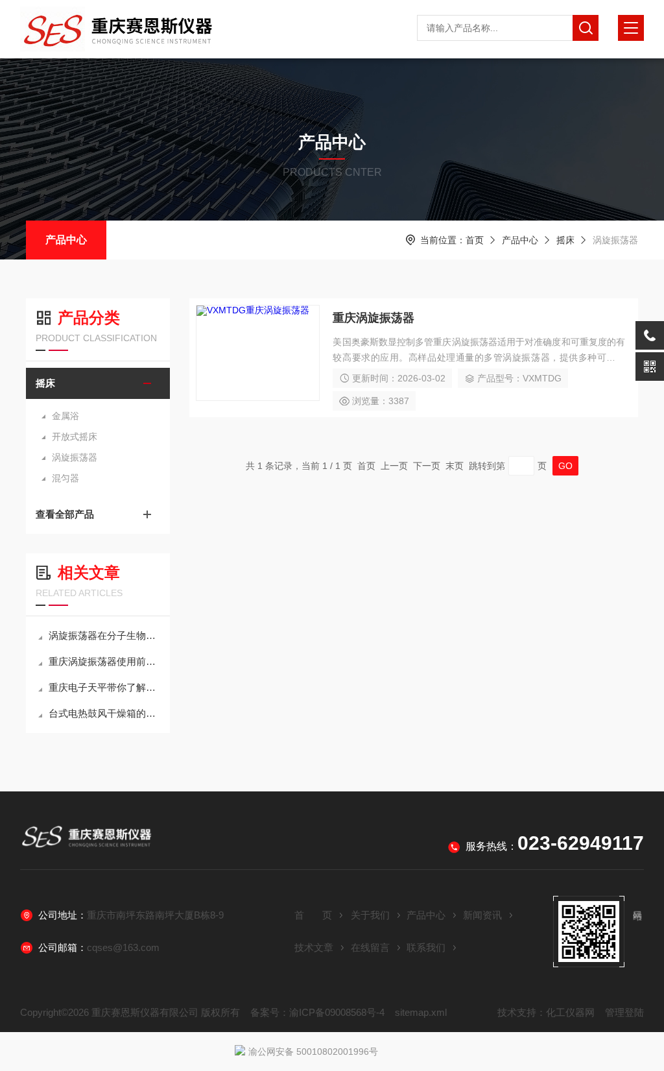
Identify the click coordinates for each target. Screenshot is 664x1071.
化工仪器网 (570, 1012)
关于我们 (370, 915)
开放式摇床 (74, 436)
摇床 (565, 240)
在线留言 (370, 947)
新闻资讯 (482, 915)
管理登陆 (624, 1012)
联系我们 (426, 947)
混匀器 (65, 478)
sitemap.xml (421, 1012)
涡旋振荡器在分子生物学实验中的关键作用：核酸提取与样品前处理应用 (104, 635)
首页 (475, 240)
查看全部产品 (65, 514)
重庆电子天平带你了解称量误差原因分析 (104, 687)
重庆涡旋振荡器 (373, 317)
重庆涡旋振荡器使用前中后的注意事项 (104, 661)
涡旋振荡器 (74, 457)
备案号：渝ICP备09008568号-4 (317, 1012)
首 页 (313, 915)
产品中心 (66, 239)
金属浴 (65, 416)
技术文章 (313, 947)
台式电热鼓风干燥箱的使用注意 (104, 713)
